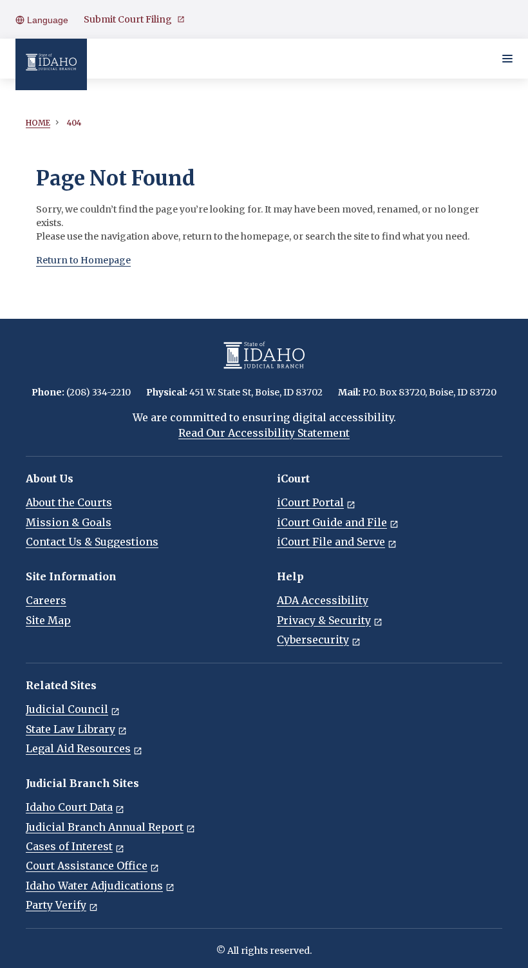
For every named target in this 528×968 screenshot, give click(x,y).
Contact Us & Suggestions (92, 541)
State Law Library (70, 729)
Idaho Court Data (69, 807)
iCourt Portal (310, 502)
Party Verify (56, 904)
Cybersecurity (313, 639)
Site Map (48, 620)
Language (46, 20)
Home (38, 123)
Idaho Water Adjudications (94, 885)
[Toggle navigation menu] (507, 58)
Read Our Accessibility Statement (264, 432)
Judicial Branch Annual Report (105, 827)
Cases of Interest (69, 846)
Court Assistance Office (86, 865)
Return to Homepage (83, 260)
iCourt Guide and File (332, 522)
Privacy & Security (324, 620)
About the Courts (69, 502)
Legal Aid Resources (78, 748)
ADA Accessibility (322, 600)
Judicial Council (67, 709)
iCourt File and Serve (331, 541)
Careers (46, 600)
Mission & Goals (68, 522)
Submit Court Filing (128, 19)
